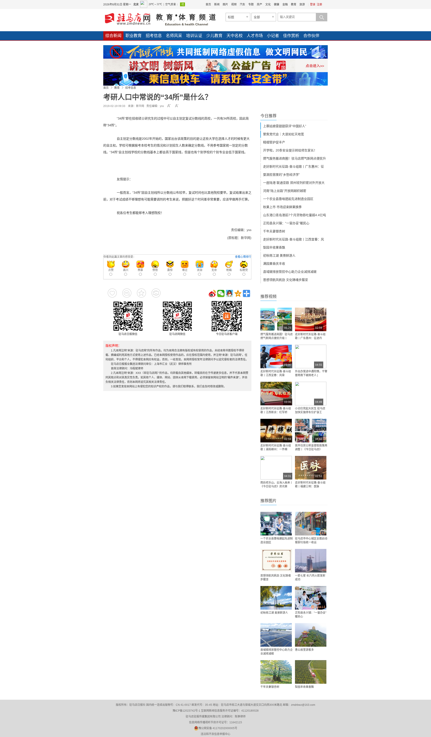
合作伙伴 (311, 35)
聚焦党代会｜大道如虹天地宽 (283, 134)
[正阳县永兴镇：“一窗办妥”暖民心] (310, 598)
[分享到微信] (220, 293)
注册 (319, 4)
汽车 (242, 4)
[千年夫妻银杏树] (276, 672)
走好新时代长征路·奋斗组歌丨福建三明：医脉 (310, 484)
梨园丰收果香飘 (274, 247)
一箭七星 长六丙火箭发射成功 (310, 577)
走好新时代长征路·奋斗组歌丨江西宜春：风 (293, 239)
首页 (208, 4)
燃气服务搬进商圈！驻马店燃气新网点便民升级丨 (276, 336)
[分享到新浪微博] (212, 293)
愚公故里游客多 (304, 649)
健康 (276, 4)
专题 (251, 4)
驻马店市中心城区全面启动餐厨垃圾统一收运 (311, 540)
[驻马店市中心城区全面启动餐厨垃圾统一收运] (310, 523)
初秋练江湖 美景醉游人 (279, 255)
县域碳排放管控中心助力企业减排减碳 (290, 271)
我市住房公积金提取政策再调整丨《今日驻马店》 (311, 447)
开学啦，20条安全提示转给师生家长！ (290, 150)
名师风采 (174, 35)
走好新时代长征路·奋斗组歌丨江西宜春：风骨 (275, 373)
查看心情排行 (243, 256)
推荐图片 (268, 501)
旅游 (302, 4)
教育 (293, 4)
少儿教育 (214, 35)
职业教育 (133, 35)
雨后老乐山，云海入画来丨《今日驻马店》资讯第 (276, 484)
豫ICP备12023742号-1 (186, 710)
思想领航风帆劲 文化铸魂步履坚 (285, 280)
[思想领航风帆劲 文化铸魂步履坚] (276, 561)
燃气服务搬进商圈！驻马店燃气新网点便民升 (294, 158)
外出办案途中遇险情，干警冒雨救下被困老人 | (311, 373)
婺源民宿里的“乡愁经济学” (281, 174)
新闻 (217, 4)
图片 (225, 4)
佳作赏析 (291, 35)
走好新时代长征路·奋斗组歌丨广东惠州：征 (293, 166)
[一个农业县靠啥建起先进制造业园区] (276, 523)
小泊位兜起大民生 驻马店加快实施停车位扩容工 (310, 410)
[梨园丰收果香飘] (310, 672)
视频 (234, 4)
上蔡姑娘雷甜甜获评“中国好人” (284, 126)
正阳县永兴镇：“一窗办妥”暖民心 (286, 223)
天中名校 (234, 35)
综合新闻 (113, 35)
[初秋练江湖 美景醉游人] (276, 598)
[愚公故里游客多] (310, 635)
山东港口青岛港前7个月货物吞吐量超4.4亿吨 (294, 215)
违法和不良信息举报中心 (215, 734)
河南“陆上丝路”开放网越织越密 (284, 191)
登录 (312, 4)
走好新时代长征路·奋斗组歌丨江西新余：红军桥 (275, 410)
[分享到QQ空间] (238, 293)
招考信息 (154, 35)
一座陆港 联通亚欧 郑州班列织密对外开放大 (294, 182)
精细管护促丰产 (274, 142)
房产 (259, 4)
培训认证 (194, 35)
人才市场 (255, 35)
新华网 (140, 106)
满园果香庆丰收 (274, 263)
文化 (268, 4)
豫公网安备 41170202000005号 (217, 728)
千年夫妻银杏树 (274, 231)
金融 (285, 4)
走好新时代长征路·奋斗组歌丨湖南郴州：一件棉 (275, 447)
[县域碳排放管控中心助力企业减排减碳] (276, 635)
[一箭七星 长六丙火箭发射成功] (310, 561)
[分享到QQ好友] (229, 293)
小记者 (273, 35)
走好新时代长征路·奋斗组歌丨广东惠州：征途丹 (310, 336)
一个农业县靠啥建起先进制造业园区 (288, 199)
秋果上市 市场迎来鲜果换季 (282, 207)
